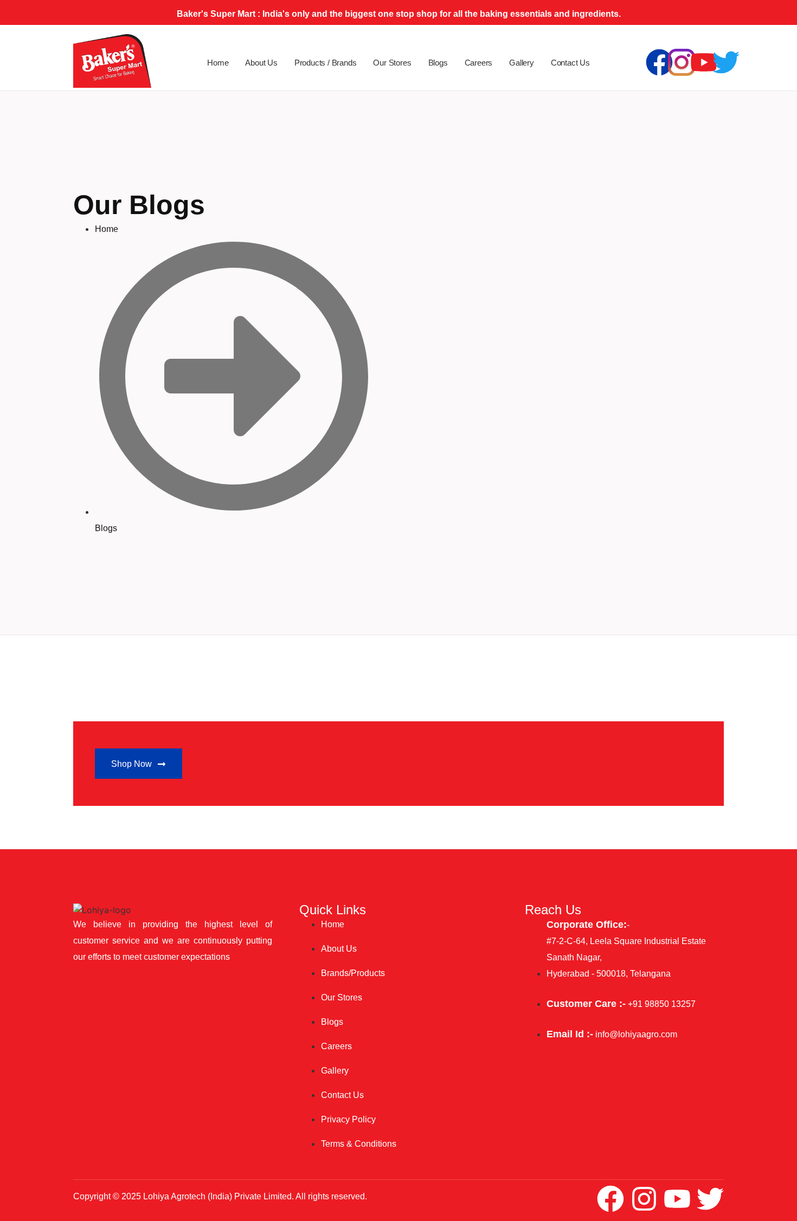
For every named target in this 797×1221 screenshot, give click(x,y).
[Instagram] (644, 1198)
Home (217, 62)
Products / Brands (325, 62)
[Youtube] (703, 62)
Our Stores (392, 62)
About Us (261, 62)
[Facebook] (659, 62)
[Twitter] (726, 62)
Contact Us (570, 62)
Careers (479, 62)
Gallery (521, 62)
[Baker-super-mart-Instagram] (681, 62)
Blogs (438, 62)
